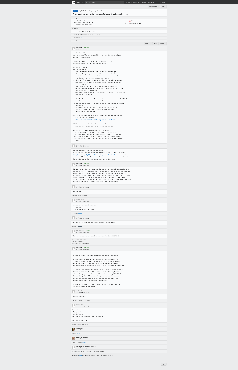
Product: (79, 20)
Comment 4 (79, 201)
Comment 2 (79, 165)
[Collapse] (164, 48)
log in (80, 355)
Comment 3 (79, 187)
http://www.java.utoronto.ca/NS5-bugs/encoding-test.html (95, 120)
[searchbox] (104, 2)
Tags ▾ (155, 43)
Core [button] (84, 20)
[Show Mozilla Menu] (73, 2)
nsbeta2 (80, 213)
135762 (78, 333)
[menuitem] (129, 2)
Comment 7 (79, 249)
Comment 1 (79, 146)
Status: (79, 31)
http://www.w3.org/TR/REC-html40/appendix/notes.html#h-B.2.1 (94, 155)
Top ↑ (163, 364)
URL (82, 37)
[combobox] (104, 2)
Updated (78, 330)
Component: (77, 22)
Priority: (126, 23)
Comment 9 (79, 306)
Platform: (78, 24)
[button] (162, 2)
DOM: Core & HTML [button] (87, 22)
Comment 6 (79, 232)
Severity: (133, 23)
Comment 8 (79, 292)
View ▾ (163, 6)
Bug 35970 (82, 11)
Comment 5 (79, 218)
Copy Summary (153, 6)
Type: (127, 21)
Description (79, 49)
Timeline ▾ (162, 43)
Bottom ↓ (148, 43)
